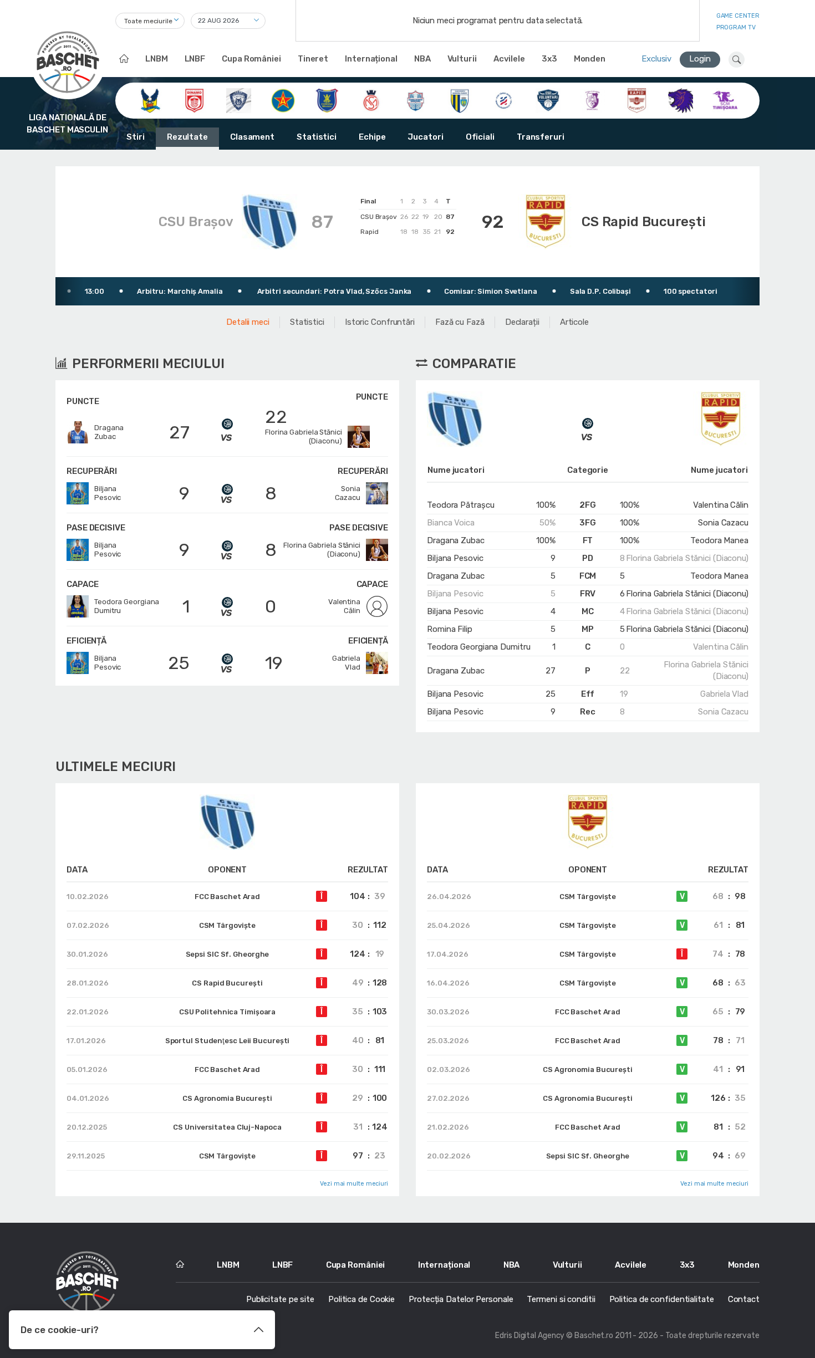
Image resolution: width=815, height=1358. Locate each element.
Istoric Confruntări (380, 322)
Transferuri (540, 137)
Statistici (317, 137)
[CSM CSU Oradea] (371, 100)
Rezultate (187, 137)
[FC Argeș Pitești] (592, 100)
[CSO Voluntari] (548, 100)
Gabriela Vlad (724, 694)
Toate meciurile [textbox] (148, 21)
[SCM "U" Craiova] (680, 100)
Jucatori (425, 137)
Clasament (252, 137)
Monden (589, 59)
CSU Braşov (196, 221)
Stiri (135, 137)
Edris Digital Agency (529, 1335)
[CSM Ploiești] (459, 100)
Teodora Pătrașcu (460, 505)
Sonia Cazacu (723, 523)
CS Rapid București (644, 221)
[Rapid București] (636, 100)
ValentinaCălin (344, 606)
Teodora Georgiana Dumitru (479, 647)
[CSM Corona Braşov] (326, 100)
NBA (422, 59)
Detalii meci (247, 322)
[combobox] (150, 21)
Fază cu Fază (460, 322)
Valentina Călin (720, 505)
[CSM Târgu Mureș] (503, 100)
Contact (744, 1299)
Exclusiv (656, 59)
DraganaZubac (109, 432)
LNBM (156, 59)
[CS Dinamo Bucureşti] (194, 100)
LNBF (195, 59)
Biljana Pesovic (455, 558)
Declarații (522, 322)
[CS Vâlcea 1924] (238, 100)
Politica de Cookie (361, 1299)
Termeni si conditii (561, 1299)
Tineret (313, 59)
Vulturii (462, 59)
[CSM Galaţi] (415, 100)
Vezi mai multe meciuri (354, 1183)
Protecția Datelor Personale (461, 1299)
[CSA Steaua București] (283, 100)
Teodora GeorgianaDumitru (126, 606)
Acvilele (509, 59)
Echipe (372, 137)
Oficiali (480, 137)
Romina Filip (449, 629)
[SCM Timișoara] (724, 100)
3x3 (549, 59)
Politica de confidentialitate (661, 1299)
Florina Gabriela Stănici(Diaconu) (303, 436)
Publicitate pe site (280, 1299)
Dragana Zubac (456, 540)
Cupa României (251, 59)
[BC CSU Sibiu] (149, 100)
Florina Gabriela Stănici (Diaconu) (687, 558)
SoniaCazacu (347, 493)
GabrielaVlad (346, 662)
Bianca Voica (451, 523)
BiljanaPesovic (107, 493)
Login (700, 59)
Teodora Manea (719, 540)
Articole (574, 322)
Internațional (371, 59)
